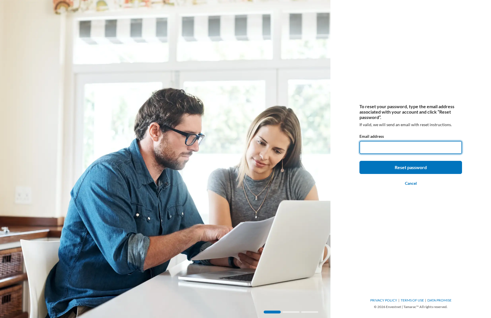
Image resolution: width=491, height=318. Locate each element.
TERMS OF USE (412, 300)
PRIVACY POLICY (383, 300)
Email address (371, 136)
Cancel (411, 183)
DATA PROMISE (439, 300)
